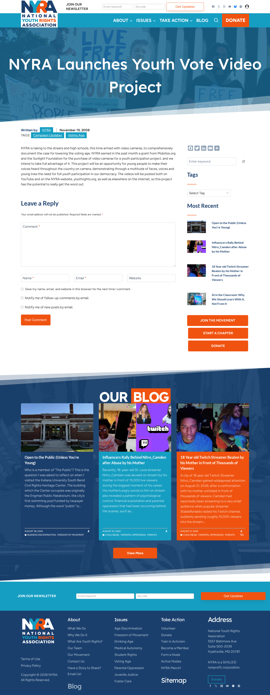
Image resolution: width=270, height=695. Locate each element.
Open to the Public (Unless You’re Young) (52, 460)
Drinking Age (123, 641)
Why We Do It (77, 635)
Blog (202, 20)
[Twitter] (218, 6)
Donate (235, 20)
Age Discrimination (128, 628)
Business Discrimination (41, 535)
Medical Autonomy (128, 648)
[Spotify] (240, 6)
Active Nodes (171, 661)
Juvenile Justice (126, 675)
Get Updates (185, 7)
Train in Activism (173, 641)
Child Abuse (112, 535)
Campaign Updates (47, 135)
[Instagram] (224, 6)
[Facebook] (213, 6)
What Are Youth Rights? (85, 641)
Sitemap (173, 680)
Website (135, 278)
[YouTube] (229, 6)
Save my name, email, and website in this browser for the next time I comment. (78, 289)
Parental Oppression (133, 535)
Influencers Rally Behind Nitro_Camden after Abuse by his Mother (229, 247)
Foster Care (123, 681)
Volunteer (168, 628)
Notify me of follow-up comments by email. (57, 298)
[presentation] (196, 227)
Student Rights (125, 655)
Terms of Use (30, 659)
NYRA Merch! (171, 668)
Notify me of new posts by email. (49, 307)
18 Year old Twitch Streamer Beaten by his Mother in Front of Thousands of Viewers (212, 462)
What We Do (77, 628)
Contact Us (76, 661)
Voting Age (76, 135)
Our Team (75, 648)
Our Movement (79, 655)
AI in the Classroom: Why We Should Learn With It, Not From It (228, 299)
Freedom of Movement (70, 535)
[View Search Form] (216, 20)
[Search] (243, 161)
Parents (152, 535)
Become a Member (175, 648)
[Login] (247, 7)
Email (81, 278)
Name (28, 278)
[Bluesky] (235, 6)
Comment (31, 227)
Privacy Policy (31, 666)
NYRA (46, 130)
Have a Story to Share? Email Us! (84, 671)
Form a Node (170, 655)
